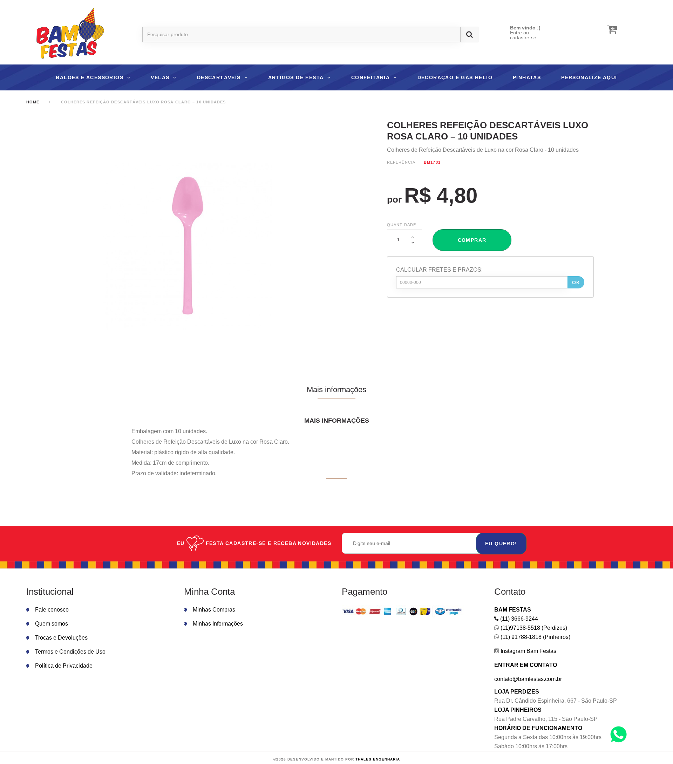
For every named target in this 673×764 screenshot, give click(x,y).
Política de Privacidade (64, 666)
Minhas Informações (218, 624)
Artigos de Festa (296, 77)
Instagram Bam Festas (527, 651)
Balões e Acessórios (89, 77)
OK (576, 282)
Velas (160, 77)
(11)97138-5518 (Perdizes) (533, 628)
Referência (401, 162)
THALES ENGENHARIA (377, 759)
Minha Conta (209, 591)
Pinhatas (527, 77)
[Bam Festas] (66, 34)
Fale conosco (52, 610)
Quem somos (51, 624)
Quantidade (401, 225)
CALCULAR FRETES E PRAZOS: (439, 270)
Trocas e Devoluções (61, 638)
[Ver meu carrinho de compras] (612, 30)
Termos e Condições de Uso (70, 652)
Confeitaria (370, 77)
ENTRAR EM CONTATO (525, 665)
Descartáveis (219, 77)
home (32, 102)
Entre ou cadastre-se (523, 35)
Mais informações (336, 389)
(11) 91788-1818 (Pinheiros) (534, 637)
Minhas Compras (214, 610)
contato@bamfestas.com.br (528, 679)
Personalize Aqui (589, 77)
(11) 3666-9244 (518, 619)
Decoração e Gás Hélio (454, 77)
